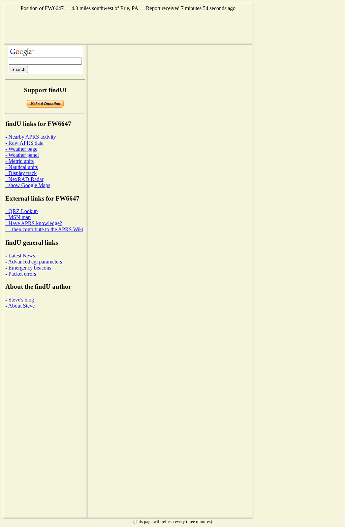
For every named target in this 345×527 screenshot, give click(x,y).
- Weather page (21, 149)
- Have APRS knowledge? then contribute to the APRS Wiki (44, 226)
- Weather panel (22, 155)
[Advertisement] (128, 26)
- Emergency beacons (28, 268)
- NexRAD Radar (24, 179)
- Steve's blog (19, 300)
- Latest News (20, 255)
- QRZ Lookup (21, 211)
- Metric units (19, 161)
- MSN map (18, 217)
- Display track (21, 173)
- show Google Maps (27, 185)
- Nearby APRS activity (30, 137)
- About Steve (20, 306)
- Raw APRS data (24, 143)
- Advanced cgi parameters (33, 262)
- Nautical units (21, 167)
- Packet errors (20, 274)
